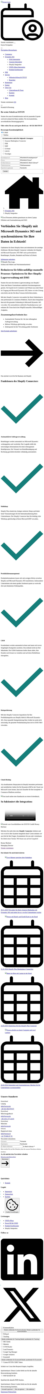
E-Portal (7, 149)
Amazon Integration (15, 62)
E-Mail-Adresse (29, 163)
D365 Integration (14, 59)
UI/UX (7, 151)
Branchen (12, 80)
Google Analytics (9, 1354)
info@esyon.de (6, 1106)
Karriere (11, 93)
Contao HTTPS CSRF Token (13, 1362)
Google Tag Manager (10, 1352)
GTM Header (7, 1347)
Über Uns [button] (8, 88)
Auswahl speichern (7, 1389)
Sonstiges (8, 154)
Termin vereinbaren (7, 848)
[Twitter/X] (22, 1325)
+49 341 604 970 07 (7, 1109)
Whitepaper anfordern (8, 259)
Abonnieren (5, 1159)
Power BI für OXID (11, 1223)
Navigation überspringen (9, 50)
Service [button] (7, 75)
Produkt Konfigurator (16, 70)
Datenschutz (9, 1194)
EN (15, 102)
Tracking (6, 1336)
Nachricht (23, 168)
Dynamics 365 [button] (9, 57)
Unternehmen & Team (16, 90)
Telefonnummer (25, 165)
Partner (7, 85)
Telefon (5, 135)
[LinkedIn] (22, 1283)
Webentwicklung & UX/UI (18, 77)
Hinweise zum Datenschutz (8, 1157)
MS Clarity (6, 1342)
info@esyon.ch (6, 1134)
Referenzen (8, 82)
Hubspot (6, 1334)
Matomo (6, 1344)
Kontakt (11, 95)
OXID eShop (9, 1220)
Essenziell (6, 1357)
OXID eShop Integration (17, 67)
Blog (6, 98)
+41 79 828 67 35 (6, 1136)
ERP (6, 146)
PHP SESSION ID (9, 1376)
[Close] (1, 105)
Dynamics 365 (9, 211)
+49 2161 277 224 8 (7, 1119)
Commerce (8, 54)
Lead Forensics (8, 1349)
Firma (26, 160)
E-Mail (5, 132)
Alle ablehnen (30, 1389)
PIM (6, 72)
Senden (5, 171)
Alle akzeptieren (19, 1389)
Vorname (23, 1141)
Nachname (23, 1144)
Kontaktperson (29, 157)
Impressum (8, 1191)
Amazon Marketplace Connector (15, 141)
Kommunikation (8, 1327)
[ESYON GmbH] (24, 208)
